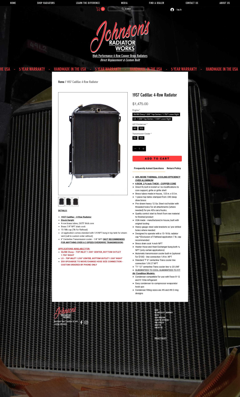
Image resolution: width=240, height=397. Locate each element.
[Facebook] (81, 322)
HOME (156, 310)
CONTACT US (159, 327)
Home (61, 82)
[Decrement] (135, 148)
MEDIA (157, 315)
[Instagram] (86, 322)
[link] (149, 168)
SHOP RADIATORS (160, 317)
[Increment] (144, 148)
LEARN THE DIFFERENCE (161, 320)
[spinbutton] (139, 148)
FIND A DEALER (159, 322)
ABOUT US (158, 325)
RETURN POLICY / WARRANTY (161, 312)
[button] (101, 9)
